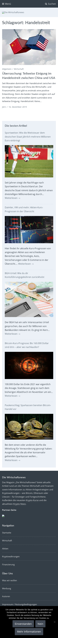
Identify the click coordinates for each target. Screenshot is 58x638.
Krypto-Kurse (32, 500)
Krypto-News (19, 503)
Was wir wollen (9, 580)
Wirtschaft (19, 69)
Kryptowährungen (11, 556)
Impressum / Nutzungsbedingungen (19, 604)
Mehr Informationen (29, 631)
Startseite (6, 532)
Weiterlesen (12, 198)
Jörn (4, 107)
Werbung (6, 588)
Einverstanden (23, 623)
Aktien (5, 548)
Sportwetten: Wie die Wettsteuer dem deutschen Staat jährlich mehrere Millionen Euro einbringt (28, 136)
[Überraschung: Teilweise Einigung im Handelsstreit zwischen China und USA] (29, 47)
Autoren (6, 596)
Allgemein (7, 69)
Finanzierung (8, 564)
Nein (40, 623)
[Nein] (54, 622)
